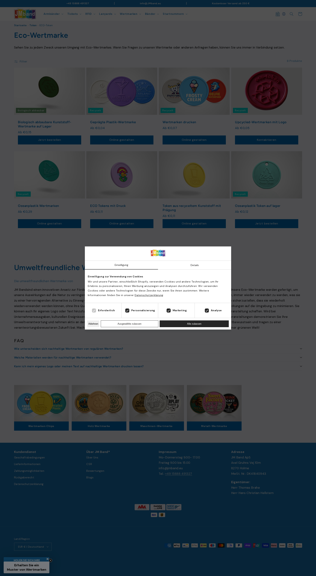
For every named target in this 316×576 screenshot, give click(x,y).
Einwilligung (121, 265)
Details (195, 265)
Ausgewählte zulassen (129, 323)
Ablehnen (93, 323)
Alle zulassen (194, 323)
